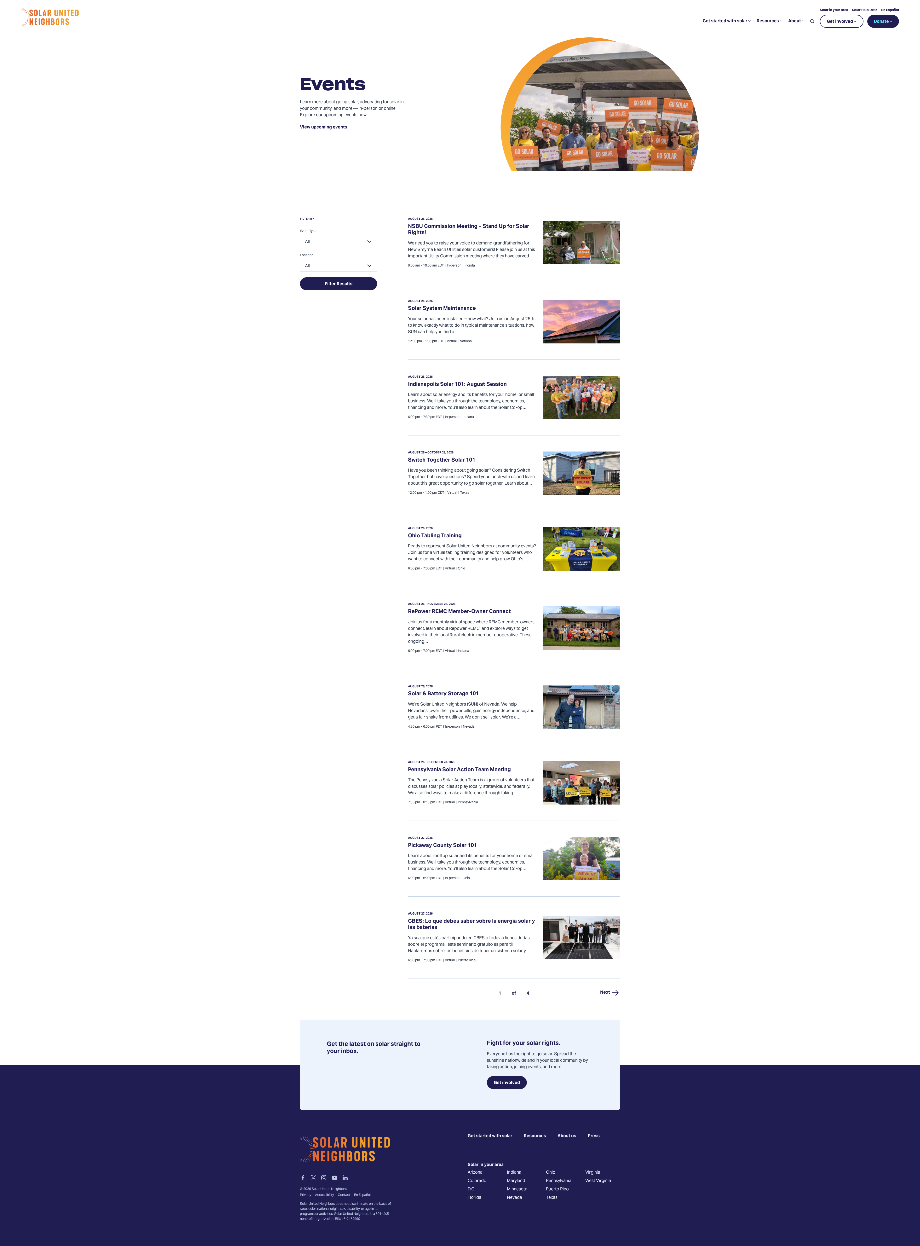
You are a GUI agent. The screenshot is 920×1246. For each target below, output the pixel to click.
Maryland (516, 1181)
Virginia (592, 1172)
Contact (344, 1195)
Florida (474, 1197)
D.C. (471, 1189)
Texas (552, 1197)
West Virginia (598, 1181)
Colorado (477, 1181)
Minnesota (517, 1189)
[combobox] (338, 241)
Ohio (550, 1172)
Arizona (475, 1172)
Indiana (514, 1172)
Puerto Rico (557, 1189)
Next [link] (605, 992)
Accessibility (324, 1195)
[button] (812, 21)
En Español (890, 10)
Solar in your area (834, 10)
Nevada (514, 1197)
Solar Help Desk (864, 10)
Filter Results (338, 284)
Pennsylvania (558, 1181)
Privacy (305, 1195)
